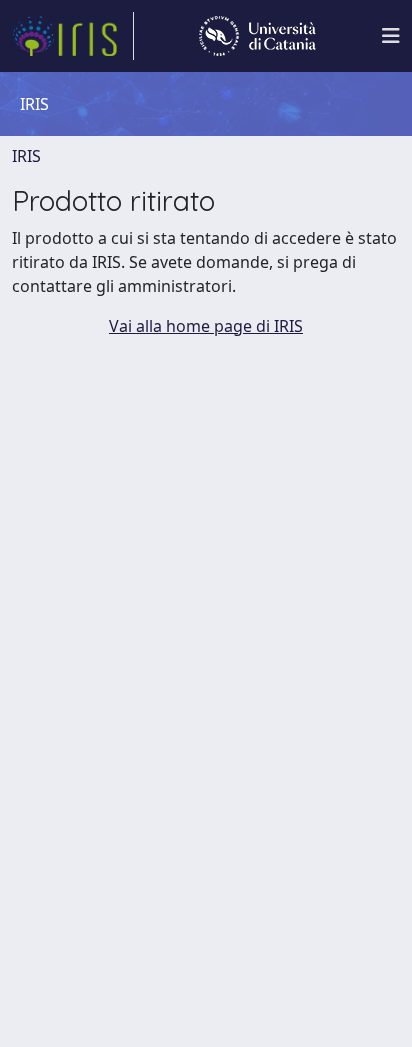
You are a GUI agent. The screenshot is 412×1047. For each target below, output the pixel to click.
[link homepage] (73, 36)
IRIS (26, 156)
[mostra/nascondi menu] (391, 36)
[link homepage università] (257, 36)
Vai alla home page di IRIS (206, 326)
